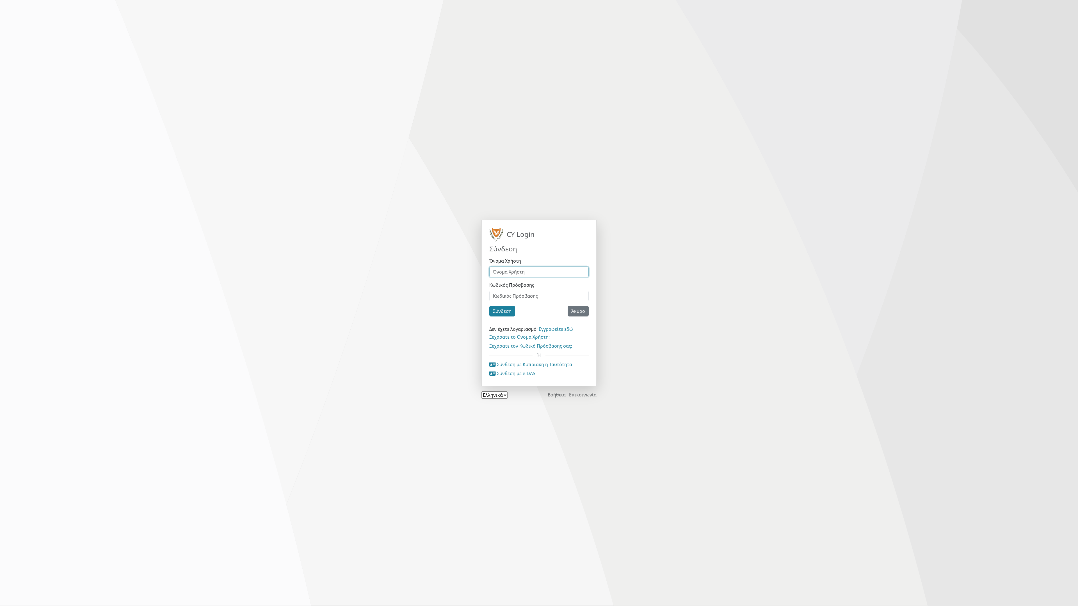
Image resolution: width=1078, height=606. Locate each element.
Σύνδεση (502, 311)
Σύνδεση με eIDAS (515, 373)
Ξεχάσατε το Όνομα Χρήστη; (519, 337)
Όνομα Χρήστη (505, 261)
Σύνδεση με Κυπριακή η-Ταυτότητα (534, 364)
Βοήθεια (557, 395)
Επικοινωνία (583, 395)
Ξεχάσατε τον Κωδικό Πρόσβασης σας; (530, 346)
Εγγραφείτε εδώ (556, 329)
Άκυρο (578, 311)
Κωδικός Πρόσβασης (511, 285)
